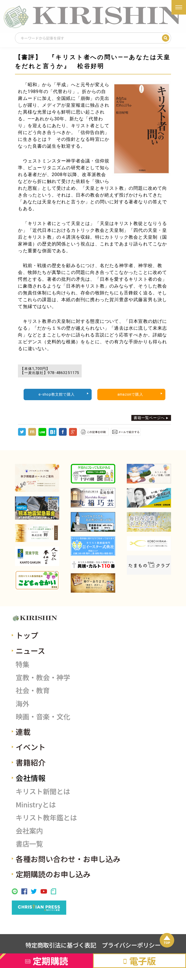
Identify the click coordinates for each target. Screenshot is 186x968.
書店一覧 (29, 844)
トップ (27, 635)
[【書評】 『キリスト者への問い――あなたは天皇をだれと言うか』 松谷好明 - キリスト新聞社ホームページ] (52, 434)
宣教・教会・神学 (43, 677)
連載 (23, 731)
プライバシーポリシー (131, 945)
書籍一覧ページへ (149, 418)
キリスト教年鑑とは (46, 817)
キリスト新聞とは (43, 791)
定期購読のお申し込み (53, 874)
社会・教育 (33, 690)
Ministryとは (36, 804)
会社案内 (29, 831)
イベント (31, 746)
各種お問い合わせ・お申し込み (68, 858)
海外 (22, 703)
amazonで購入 (130, 394)
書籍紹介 (31, 762)
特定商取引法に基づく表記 (60, 945)
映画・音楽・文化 (43, 716)
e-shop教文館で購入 (57, 394)
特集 (22, 664)
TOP (167, 942)
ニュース (30, 650)
